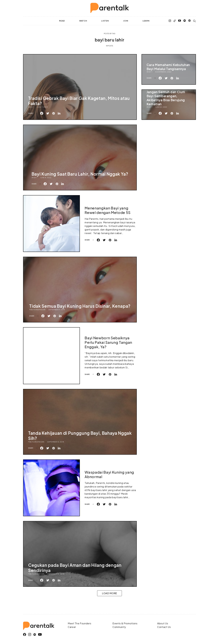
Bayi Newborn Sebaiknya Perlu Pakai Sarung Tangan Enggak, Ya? (108, 342)
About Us (162, 623)
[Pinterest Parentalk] (189, 21)
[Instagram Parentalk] (170, 21)
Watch (83, 21)
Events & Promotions (125, 623)
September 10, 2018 (55, 574)
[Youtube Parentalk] (179, 21)
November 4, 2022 (163, 72)
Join (125, 21)
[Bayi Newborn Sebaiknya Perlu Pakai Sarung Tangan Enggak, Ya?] (51, 355)
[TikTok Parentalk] (174, 21)
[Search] (194, 21)
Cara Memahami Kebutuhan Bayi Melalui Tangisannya (168, 67)
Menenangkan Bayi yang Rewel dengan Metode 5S (108, 210)
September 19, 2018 (56, 310)
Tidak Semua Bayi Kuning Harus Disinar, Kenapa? (80, 306)
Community (119, 626)
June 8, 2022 (45, 177)
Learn (146, 21)
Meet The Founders (79, 623)
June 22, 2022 (161, 107)
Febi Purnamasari (37, 310)
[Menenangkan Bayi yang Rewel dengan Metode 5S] (51, 223)
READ (62, 21)
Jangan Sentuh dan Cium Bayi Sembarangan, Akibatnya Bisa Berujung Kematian (166, 98)
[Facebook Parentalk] (24, 634)
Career (72, 626)
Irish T (31, 107)
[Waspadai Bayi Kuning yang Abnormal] (51, 487)
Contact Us (164, 626)
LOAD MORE (109, 593)
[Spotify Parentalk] (184, 21)
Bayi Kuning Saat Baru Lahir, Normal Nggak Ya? (80, 174)
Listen (105, 21)
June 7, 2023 (42, 107)
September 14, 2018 (55, 442)
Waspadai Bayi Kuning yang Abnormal (109, 474)
